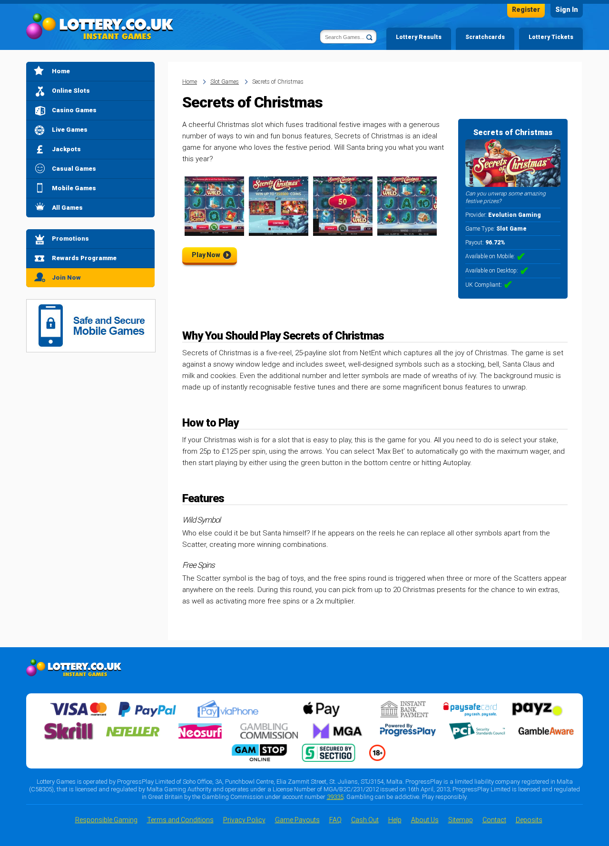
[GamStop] (259, 747)
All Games (67, 207)
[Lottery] (99, 26)
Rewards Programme (84, 258)
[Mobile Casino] (91, 305)
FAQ (335, 820)
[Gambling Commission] (269, 725)
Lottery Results (419, 37)
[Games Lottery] (73, 665)
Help (395, 820)
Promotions (70, 238)
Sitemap (460, 820)
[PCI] (476, 725)
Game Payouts (297, 820)
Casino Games (74, 110)
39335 (335, 796)
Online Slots (71, 90)
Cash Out (365, 820)
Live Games (70, 129)
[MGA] (338, 725)
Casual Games (74, 168)
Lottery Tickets (551, 37)
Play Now (206, 255)
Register (526, 9)
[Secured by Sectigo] (328, 747)
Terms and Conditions (180, 820)
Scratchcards (485, 37)
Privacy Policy (244, 820)
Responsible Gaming (106, 820)
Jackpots (66, 149)
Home (61, 71)
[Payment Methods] (78, 704)
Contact (494, 820)
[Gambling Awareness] (546, 725)
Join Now (66, 277)
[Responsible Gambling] (377, 747)
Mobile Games (74, 188)
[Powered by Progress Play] (407, 725)
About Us (425, 820)
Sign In (566, 9)
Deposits (529, 820)
